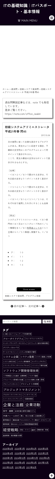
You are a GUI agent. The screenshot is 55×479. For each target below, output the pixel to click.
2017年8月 (31, 467)
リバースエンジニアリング (12, 399)
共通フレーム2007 (11, 415)
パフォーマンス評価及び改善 (13, 380)
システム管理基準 (23, 361)
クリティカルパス (11, 347)
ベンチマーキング (30, 395)
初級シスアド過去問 (29, 89)
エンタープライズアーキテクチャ (14, 343)
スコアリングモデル (39, 361)
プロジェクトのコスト (11, 384)
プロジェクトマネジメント (21, 389)
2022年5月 (8, 462)
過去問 (14, 89)
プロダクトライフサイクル (12, 395)
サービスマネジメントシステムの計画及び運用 (19, 352)
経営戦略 (10, 429)
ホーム (6, 89)
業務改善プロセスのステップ (23, 420)
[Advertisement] (27, 54)
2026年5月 (43, 448)
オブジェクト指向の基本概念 (38, 343)
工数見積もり (39, 416)
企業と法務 (13, 405)
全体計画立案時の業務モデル (25, 411)
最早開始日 (7, 420)
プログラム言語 (33, 295)
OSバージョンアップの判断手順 (20, 334)
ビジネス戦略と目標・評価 (34, 380)
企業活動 (33, 404)
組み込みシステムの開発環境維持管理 (24, 424)
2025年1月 (8, 458)
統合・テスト (25, 430)
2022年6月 (44, 458)
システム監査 (27, 356)
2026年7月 (20, 448)
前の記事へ (20, 306)
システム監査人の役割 (43, 357)
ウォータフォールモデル (33, 338)
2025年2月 (43, 453)
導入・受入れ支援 (27, 416)
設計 (33, 429)
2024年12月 (20, 458)
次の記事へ (35, 306)
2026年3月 (20, 453)
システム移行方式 (9, 361)
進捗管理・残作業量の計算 (12, 435)
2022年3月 (31, 462)
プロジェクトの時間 (29, 383)
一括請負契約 (28, 399)
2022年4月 (19, 462)
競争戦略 (6, 424)
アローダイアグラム (13, 338)
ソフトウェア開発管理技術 (21, 370)
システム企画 (10, 356)
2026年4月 (8, 453)
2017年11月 (43, 462)
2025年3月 (31, 453)
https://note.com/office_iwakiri (23, 113)
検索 (48, 321)
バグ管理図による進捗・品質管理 (14, 376)
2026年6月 (31, 448)
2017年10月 (8, 467)
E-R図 (5, 334)
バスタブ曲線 (33, 376)
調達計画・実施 (42, 430)
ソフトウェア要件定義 (39, 365)
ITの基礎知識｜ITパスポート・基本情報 (27, 8)
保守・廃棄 (8, 411)
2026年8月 (8, 448)
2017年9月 (20, 467)
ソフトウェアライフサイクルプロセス (16, 365)
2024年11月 (32, 458)
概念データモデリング (42, 420)
